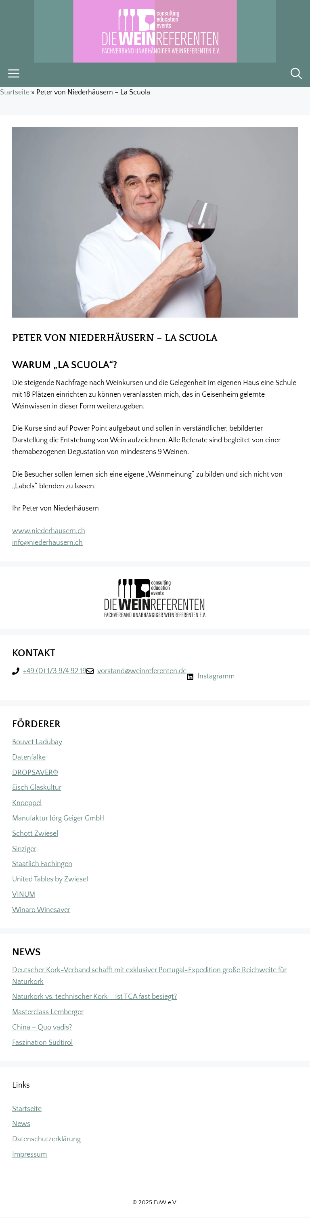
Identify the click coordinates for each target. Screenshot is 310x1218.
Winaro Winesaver (41, 910)
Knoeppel (27, 803)
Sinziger (24, 849)
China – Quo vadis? (42, 1027)
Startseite (14, 92)
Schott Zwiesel (35, 834)
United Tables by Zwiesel (50, 879)
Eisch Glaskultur (36, 788)
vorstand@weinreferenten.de (141, 671)
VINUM (23, 895)
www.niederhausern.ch (48, 531)
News (21, 1124)
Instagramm (216, 676)
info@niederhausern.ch (47, 543)
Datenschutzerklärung (46, 1139)
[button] (296, 75)
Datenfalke (29, 757)
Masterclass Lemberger (48, 1012)
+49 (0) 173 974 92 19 (54, 671)
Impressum (29, 1155)
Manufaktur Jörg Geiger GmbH (58, 818)
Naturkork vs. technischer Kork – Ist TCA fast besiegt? (94, 997)
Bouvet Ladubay (37, 742)
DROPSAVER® (35, 773)
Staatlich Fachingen (42, 864)
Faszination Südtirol (42, 1043)
